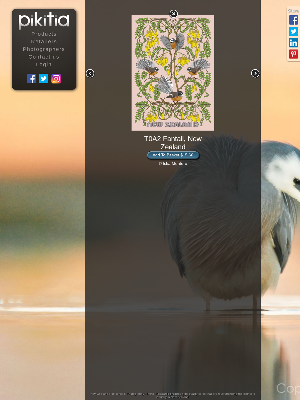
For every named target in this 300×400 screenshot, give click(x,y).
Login (44, 64)
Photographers (44, 49)
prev (90, 73)
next (255, 73)
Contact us (43, 57)
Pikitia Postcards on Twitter (44, 78)
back (173, 14)
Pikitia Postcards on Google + (56, 78)
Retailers (44, 42)
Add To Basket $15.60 (173, 155)
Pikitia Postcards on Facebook (31, 78)
